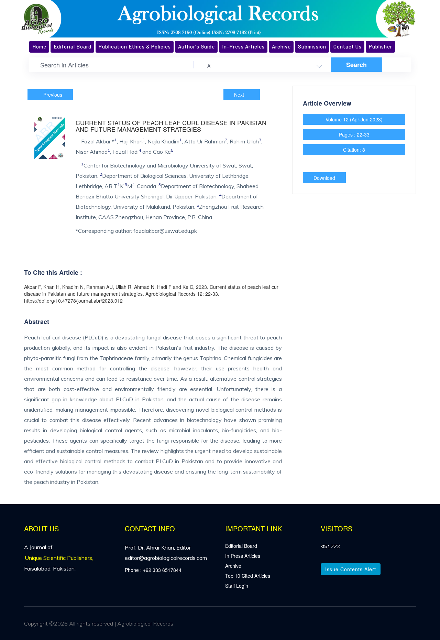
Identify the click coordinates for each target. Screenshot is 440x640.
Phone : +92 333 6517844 (153, 569)
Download (324, 177)
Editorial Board (72, 46)
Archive (281, 46)
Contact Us (347, 46)
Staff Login (236, 585)
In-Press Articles (243, 46)
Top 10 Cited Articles (247, 575)
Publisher (380, 46)
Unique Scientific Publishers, (59, 557)
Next (239, 94)
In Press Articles (242, 555)
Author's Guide (196, 46)
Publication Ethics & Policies (135, 46)
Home (39, 46)
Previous (52, 94)
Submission (312, 46)
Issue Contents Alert (350, 569)
